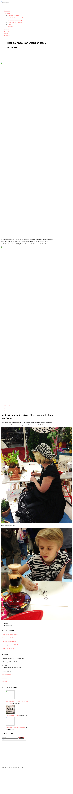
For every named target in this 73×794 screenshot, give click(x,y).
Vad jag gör (7, 13)
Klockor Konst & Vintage (12, 715)
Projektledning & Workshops (15, 20)
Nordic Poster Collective (8, 648)
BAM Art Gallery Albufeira (9, 641)
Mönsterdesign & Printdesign (15, 22)
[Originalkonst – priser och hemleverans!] (10, 725)
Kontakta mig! (8, 35)
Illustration (10, 26)
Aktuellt (6, 33)
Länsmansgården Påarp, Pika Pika (10, 645)
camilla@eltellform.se (7, 674)
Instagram (4, 681)
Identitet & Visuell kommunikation (16, 17)
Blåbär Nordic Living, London (10, 634)
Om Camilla (7, 11)
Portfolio (6, 29)
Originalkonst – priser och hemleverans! (16, 727)
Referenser (7, 31)
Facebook (4, 678)
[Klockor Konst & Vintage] (10, 713)
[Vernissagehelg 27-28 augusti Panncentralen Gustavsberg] (10, 699)
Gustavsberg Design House (8, 638)
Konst (9, 24)
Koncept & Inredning (13, 15)
